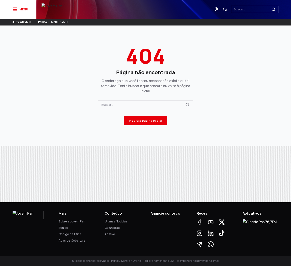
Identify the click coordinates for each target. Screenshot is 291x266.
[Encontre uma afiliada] (216, 9)
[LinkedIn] (211, 233)
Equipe (63, 228)
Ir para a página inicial (145, 121)
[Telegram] (200, 244)
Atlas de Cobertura (72, 240)
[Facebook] (200, 222)
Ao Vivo (110, 234)
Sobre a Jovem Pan (72, 221)
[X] (222, 222)
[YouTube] (211, 222)
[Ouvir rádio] (225, 9)
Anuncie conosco (165, 213)
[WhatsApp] (211, 244)
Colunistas (112, 228)
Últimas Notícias (116, 221)
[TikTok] (222, 233)
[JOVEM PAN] (51, 9)
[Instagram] (200, 233)
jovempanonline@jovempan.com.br (197, 261)
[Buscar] (273, 9)
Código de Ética (70, 234)
